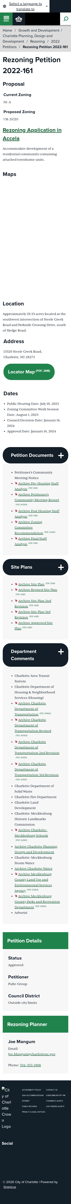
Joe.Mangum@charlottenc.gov (31, 1054)
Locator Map (29, 371)
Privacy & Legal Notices (33, 1112)
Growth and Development (38, 30)
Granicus (9, 1187)
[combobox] (25, 6)
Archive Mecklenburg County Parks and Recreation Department (37, 902)
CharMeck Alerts (54, 1100)
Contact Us (52, 1089)
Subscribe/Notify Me (56, 1095)
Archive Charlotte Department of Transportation (33, 709)
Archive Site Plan (36, 584)
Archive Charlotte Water (33, 869)
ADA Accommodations (33, 1095)
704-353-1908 (30, 1065)
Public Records (29, 1106)
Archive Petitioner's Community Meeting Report (37, 499)
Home (7, 30)
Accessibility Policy (31, 1089)
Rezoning (38, 41)
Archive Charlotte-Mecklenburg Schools (31, 834)
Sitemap (25, 1100)
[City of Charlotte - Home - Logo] (19, 18)
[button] (35, 455)
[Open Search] (65, 18)
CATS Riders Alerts (55, 1106)
